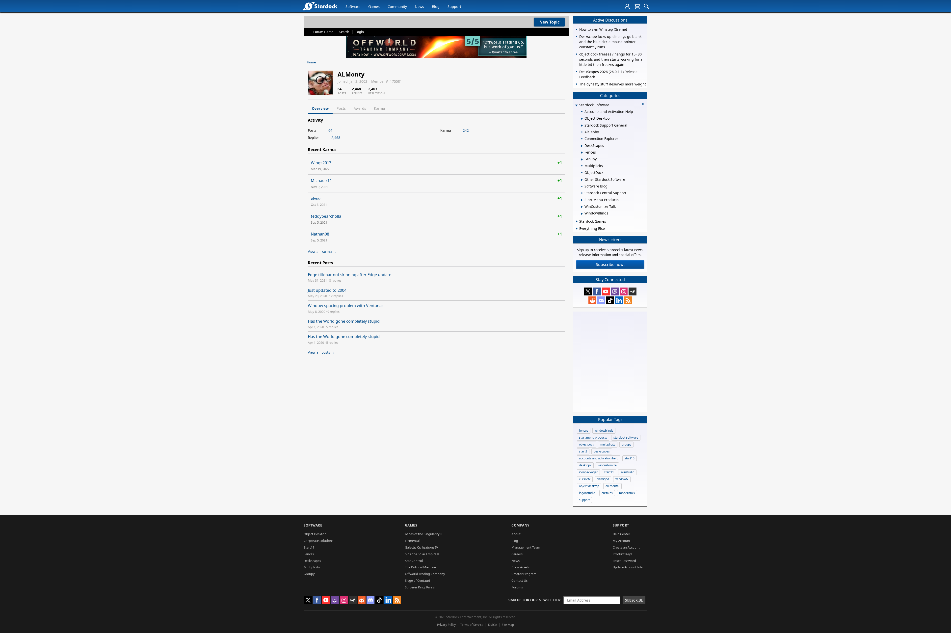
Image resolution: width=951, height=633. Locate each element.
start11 (609, 472)
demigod (603, 479)
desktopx (585, 465)
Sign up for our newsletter (534, 600)
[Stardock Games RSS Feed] (628, 300)
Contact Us (519, 580)
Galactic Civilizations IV (421, 547)
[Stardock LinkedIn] (619, 300)
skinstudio (627, 472)
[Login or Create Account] (627, 6)
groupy (626, 444)
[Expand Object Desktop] (582, 118)
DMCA (492, 625)
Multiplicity (312, 567)
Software (352, 6)
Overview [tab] (320, 108)
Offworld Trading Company (425, 574)
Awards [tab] (360, 108)
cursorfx (584, 479)
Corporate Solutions (318, 540)
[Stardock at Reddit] (592, 300)
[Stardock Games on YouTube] (605, 291)
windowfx (621, 479)
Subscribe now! (610, 264)
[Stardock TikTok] (610, 300)
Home (311, 62)
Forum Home (323, 31)
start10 (629, 458)
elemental (612, 486)
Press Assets (520, 567)
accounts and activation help (598, 458)
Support (454, 6)
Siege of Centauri (417, 580)
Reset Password (624, 560)
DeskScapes (312, 560)
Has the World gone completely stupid (344, 321)
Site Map (508, 625)
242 (466, 130)
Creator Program (523, 574)
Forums (517, 587)
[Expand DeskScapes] (582, 146)
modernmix (627, 493)
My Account (621, 540)
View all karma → (322, 251)
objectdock (586, 444)
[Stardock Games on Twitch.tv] (614, 291)
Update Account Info (628, 567)
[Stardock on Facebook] (596, 291)
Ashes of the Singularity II (423, 534)
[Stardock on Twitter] (587, 291)
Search (344, 31)
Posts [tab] (341, 108)
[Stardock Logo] (320, 6)
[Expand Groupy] (582, 159)
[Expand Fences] (582, 152)
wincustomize (607, 465)
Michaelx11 (321, 180)
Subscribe (634, 600)
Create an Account (626, 547)
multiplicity (607, 444)
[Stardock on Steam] (632, 291)
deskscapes (602, 451)
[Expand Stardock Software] (576, 105)
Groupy (309, 574)
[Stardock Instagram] (623, 291)
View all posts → (321, 352)
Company (520, 525)
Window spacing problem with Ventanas (346, 305)
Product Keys (622, 554)
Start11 (309, 547)
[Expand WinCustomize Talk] (582, 207)
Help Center (621, 534)
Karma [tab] (379, 108)
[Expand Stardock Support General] (582, 125)
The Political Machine (420, 567)
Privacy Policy (446, 625)
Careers (517, 554)
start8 (583, 451)
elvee (315, 198)
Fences (309, 554)
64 (330, 130)
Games (374, 6)
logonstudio (587, 493)
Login (359, 31)
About (516, 534)
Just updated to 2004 (327, 290)
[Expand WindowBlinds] (582, 213)
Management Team (525, 547)
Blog (436, 6)
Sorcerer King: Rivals (420, 587)
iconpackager (588, 472)
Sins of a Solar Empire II (422, 554)
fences (583, 430)
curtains (607, 493)
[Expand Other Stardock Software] (582, 180)
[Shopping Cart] (637, 6)
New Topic (549, 22)
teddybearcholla (326, 216)
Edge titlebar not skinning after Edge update (349, 274)
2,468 (335, 137)
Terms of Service (471, 625)
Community (397, 6)
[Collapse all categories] (643, 103)
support (584, 500)
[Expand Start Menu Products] (582, 200)
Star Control (414, 560)
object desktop (589, 486)
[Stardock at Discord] (601, 300)
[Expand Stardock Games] (577, 221)
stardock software (625, 437)
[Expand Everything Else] (577, 228)
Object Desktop (315, 534)
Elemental (412, 540)
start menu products (593, 437)
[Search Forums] (646, 6)
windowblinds (604, 430)
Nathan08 (320, 234)
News (419, 6)
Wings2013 (321, 162)
